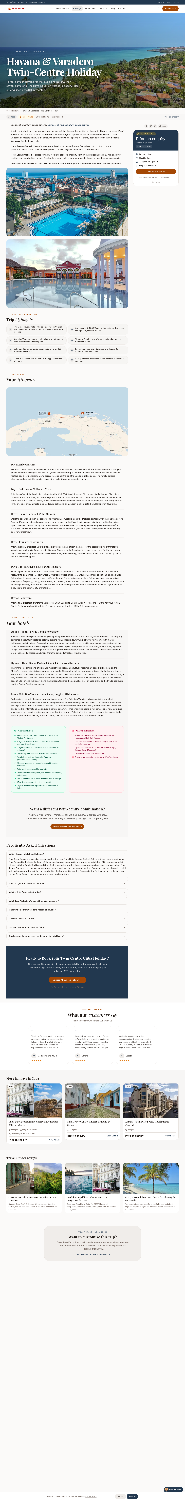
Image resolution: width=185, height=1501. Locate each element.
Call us (157, 182)
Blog (113, 8)
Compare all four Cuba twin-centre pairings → (70, 125)
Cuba (12, 117)
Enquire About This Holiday (66, 980)
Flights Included (145, 146)
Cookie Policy (91, 1496)
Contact (121, 8)
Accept (132, 1496)
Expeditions (90, 8)
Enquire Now (170, 8)
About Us (103, 8)
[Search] (159, 8)
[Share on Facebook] (146, 126)
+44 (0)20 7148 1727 (16, 2)
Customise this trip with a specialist (91, 1254)
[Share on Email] (155, 126)
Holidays (77, 8)
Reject (120, 1496)
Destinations (62, 8)
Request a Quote (154, 171)
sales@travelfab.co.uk (37, 2)
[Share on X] (151, 126)
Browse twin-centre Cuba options (67, 826)
